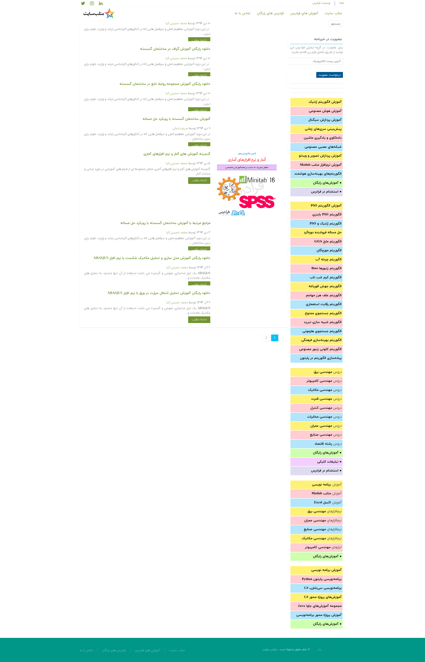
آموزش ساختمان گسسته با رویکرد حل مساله (176, 119)
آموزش (327, 484)
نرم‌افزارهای (324, 511)
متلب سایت (333, 13)
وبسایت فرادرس (321, 3)
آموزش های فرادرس (304, 13)
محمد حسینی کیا (176, 23)
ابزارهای (323, 547)
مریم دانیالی (180, 128)
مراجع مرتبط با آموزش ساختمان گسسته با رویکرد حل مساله (165, 223)
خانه (341, 3)
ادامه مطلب (199, 40)
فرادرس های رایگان (270, 13)
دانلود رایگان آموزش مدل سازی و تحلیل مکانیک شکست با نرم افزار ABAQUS (151, 258)
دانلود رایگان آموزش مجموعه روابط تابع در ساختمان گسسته (165, 84)
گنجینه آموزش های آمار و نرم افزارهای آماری (176, 154)
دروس (328, 372)
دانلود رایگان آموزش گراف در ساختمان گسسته (175, 49)
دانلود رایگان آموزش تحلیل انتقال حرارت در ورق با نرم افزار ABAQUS (158, 293)
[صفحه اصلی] (100, 13)
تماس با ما (242, 13)
